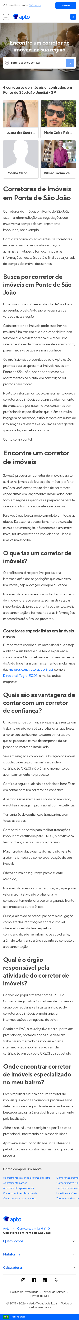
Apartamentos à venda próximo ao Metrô (26, 1178)
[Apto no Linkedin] (45, 1280)
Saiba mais (35, 5)
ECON (34, 676)
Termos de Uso (39, 1296)
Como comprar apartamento (19, 1198)
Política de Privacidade (24, 1292)
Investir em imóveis (66, 1193)
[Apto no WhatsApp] (56, 1280)
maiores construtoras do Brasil (31, 669)
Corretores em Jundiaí (31, 1229)
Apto (6, 1229)
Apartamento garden (15, 1183)
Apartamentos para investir (18, 1188)
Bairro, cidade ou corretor (25, 63)
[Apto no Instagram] (23, 1280)
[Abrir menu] (6, 17)
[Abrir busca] (73, 17)
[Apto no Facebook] (34, 1280)
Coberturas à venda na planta (20, 1193)
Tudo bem (65, 5)
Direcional (10, 676)
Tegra (23, 676)
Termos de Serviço (53, 1292)
